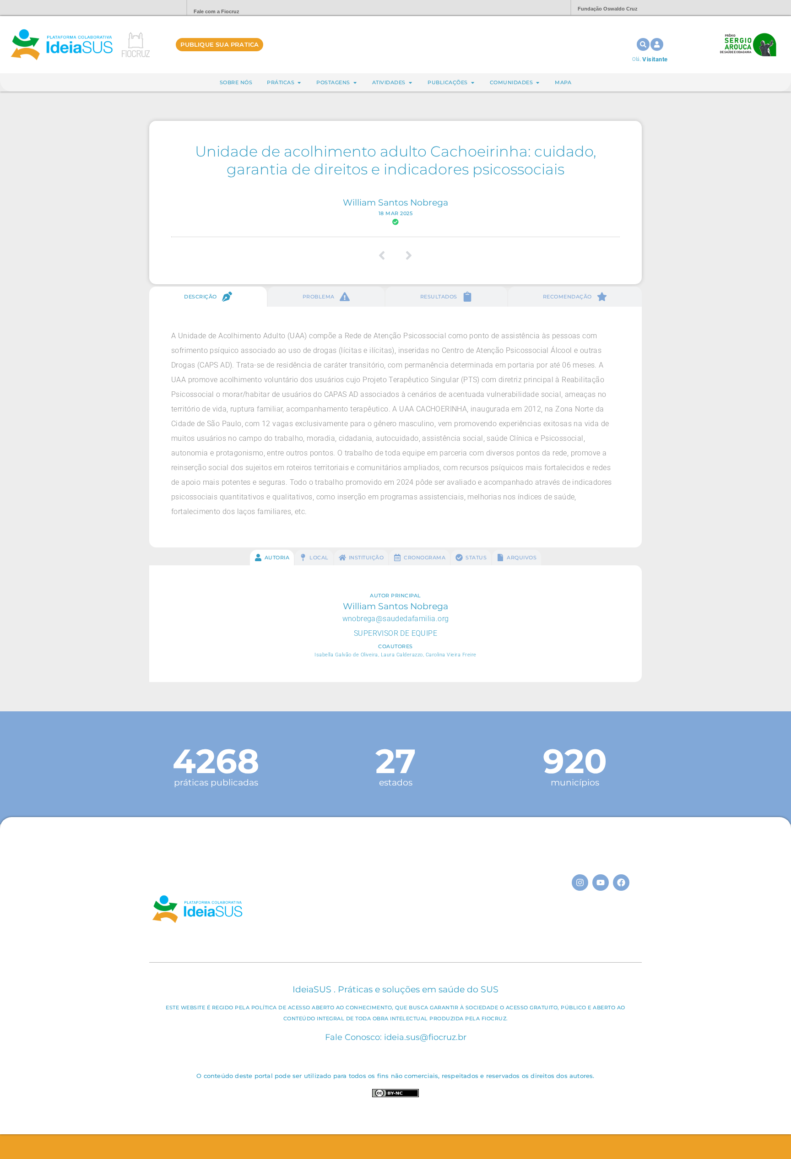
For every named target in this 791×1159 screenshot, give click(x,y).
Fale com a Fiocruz (216, 11)
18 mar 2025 (396, 213)
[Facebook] (621, 882)
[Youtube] (600, 882)
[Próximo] (406, 255)
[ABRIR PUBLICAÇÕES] (472, 82)
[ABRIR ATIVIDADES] (410, 82)
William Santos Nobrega (395, 202)
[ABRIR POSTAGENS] (355, 82)
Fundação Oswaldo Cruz (608, 8)
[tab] (208, 297)
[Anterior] (385, 255)
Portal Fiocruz (157, 8)
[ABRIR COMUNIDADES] (537, 82)
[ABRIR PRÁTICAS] (299, 82)
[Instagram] (580, 882)
